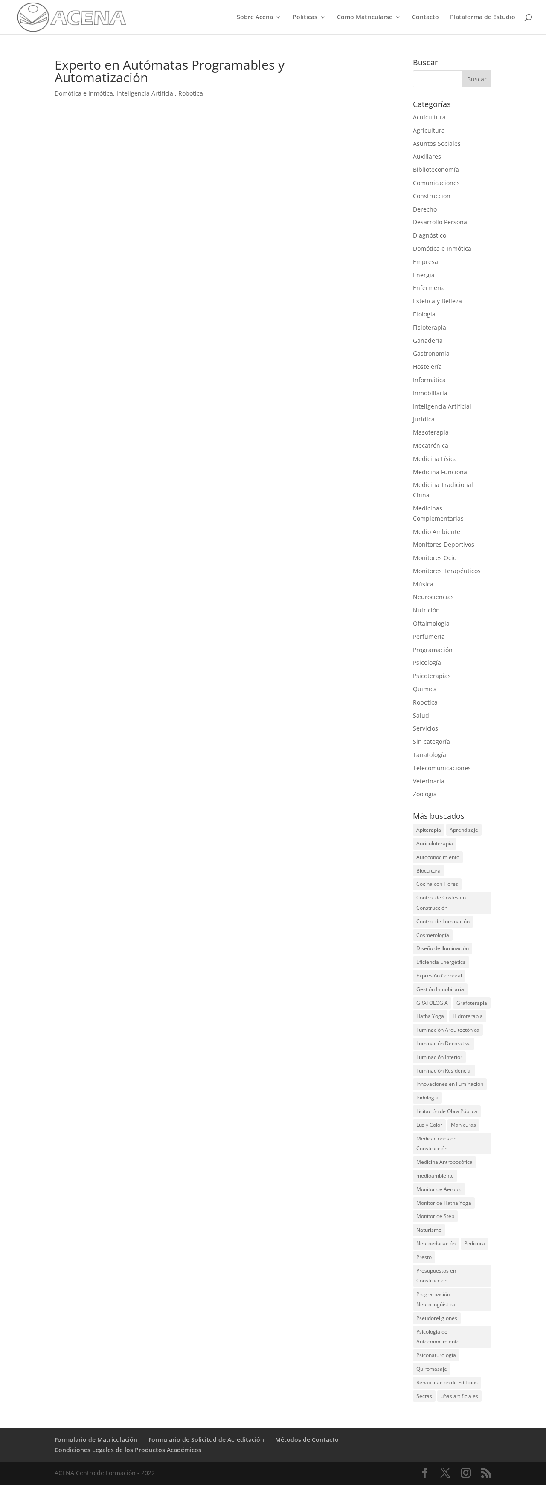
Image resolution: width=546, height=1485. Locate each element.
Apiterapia (428, 829)
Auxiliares (427, 156)
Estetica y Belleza (437, 301)
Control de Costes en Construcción (441, 902)
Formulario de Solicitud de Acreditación (206, 1440)
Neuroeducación (436, 1243)
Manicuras (463, 1124)
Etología (424, 314)
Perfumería (429, 636)
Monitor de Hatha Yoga (443, 1203)
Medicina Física (435, 459)
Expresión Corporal (439, 975)
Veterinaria (428, 781)
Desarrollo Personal (441, 222)
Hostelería (427, 367)
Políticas (305, 17)
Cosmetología (432, 935)
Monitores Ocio (434, 558)
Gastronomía (431, 353)
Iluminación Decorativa (443, 1043)
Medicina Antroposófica (444, 1162)
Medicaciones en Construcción (436, 1143)
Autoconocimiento (437, 857)
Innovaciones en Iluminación (449, 1084)
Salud (421, 715)
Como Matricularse (364, 17)
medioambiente (435, 1175)
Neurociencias (433, 597)
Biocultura (428, 870)
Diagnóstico (429, 235)
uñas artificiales (459, 1396)
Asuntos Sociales (437, 143)
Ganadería (428, 340)
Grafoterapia (471, 1002)
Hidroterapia (468, 1016)
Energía (424, 275)
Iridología (427, 1097)
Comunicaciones (436, 183)
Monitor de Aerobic (439, 1189)
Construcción (431, 196)
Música (423, 584)
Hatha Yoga (430, 1016)
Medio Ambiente (436, 532)
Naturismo (428, 1229)
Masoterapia (431, 432)
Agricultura (429, 130)
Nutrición (426, 610)
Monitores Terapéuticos (447, 571)
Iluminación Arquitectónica (447, 1029)
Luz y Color (429, 1124)
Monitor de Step (435, 1216)
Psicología (427, 662)
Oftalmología (431, 623)
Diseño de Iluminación (442, 948)
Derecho (425, 209)
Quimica (425, 689)
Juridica (424, 419)
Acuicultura (429, 117)
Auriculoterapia (434, 843)
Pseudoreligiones (436, 1318)
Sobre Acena (255, 17)
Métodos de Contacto (307, 1440)
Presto (424, 1257)
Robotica (190, 93)
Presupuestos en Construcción (436, 1276)
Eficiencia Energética (441, 962)
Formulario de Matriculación (96, 1440)
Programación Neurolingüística (435, 1299)
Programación (433, 650)
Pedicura (474, 1243)
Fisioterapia (429, 327)
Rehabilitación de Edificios (447, 1382)
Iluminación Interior (439, 1057)
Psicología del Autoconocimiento (437, 1337)
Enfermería (429, 288)
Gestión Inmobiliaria (440, 989)
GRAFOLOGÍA (432, 1002)
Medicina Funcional (441, 472)
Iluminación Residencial (444, 1070)
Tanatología (429, 755)
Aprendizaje (464, 829)
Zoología (425, 794)
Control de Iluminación (443, 921)
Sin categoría (431, 741)
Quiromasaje (431, 1368)
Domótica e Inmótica (84, 93)
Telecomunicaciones (442, 768)
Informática (429, 380)
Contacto (425, 17)
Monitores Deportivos (443, 544)
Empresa (425, 262)
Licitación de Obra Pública (446, 1111)
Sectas (424, 1396)
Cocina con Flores (437, 884)
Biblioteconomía (436, 169)
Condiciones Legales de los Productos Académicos (128, 1450)
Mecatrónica (430, 445)
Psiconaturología (436, 1355)
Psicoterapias (432, 676)
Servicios (425, 728)
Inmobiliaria (430, 393)
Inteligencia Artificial (145, 93)
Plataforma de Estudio (482, 17)
